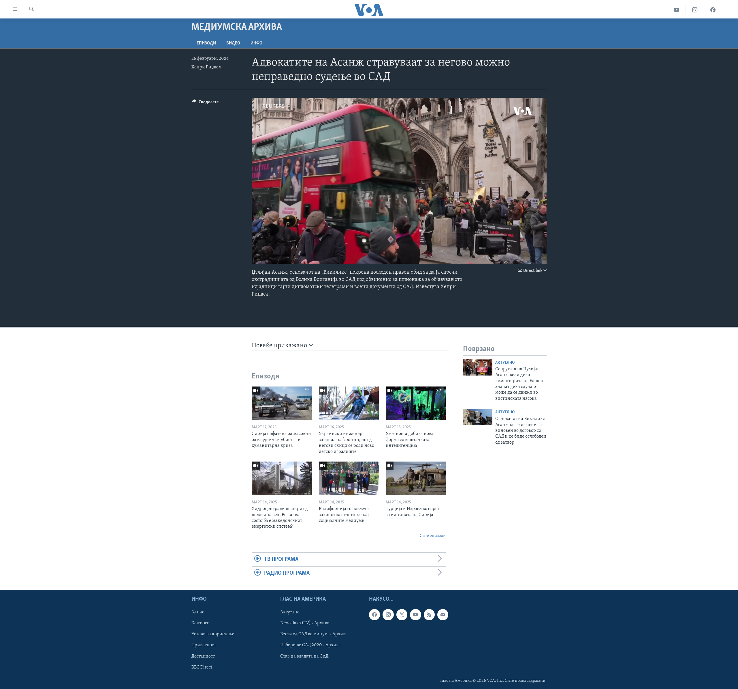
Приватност (203, 645)
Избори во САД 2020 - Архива (310, 645)
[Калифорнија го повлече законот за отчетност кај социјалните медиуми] (349, 478)
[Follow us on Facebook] (374, 614)
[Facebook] (713, 9)
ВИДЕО (233, 43)
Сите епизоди (433, 536)
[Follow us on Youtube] (415, 614)
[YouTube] (677, 9)
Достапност (203, 656)
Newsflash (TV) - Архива (305, 623)
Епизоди (206, 43)
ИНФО (256, 43)
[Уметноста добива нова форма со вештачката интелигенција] (416, 403)
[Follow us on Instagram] (388, 614)
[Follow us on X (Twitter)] (401, 614)
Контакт (199, 623)
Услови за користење (212, 634)
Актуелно (505, 363)
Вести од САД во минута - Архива (314, 634)
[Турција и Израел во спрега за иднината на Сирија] (416, 478)
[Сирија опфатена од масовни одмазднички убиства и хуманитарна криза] (282, 403)
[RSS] (429, 614)
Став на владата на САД (304, 656)
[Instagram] (695, 9)
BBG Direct (201, 667)
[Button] (205, 103)
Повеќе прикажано (280, 345)
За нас (197, 612)
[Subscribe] (442, 614)
